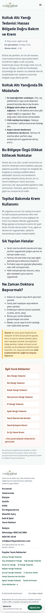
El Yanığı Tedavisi (15, 404)
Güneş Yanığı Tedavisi (12, 557)
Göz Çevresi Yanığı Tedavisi (20, 397)
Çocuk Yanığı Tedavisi (11, 572)
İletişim (6, 497)
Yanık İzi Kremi (30, 580)
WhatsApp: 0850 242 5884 (14, 532)
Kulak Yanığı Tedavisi (17, 390)
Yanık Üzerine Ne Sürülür (19, 418)
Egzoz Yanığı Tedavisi (11, 580)
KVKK (4, 505)
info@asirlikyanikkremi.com (16, 541)
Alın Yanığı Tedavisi (16, 376)
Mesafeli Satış (9, 514)
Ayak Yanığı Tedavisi (16, 411)
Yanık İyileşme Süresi (17, 425)
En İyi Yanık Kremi (15, 432)
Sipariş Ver (35, 607)
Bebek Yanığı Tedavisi (12, 568)
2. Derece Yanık (31, 572)
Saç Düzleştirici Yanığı (12, 560)
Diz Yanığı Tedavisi (16, 383)
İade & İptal (8, 518)
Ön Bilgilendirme (10, 509)
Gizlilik (5, 501)
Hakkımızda (8, 493)
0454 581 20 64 (9, 536)
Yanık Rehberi (9, 522)
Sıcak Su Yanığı (9, 564)
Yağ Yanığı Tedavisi (32, 560)
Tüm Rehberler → (10, 584)
